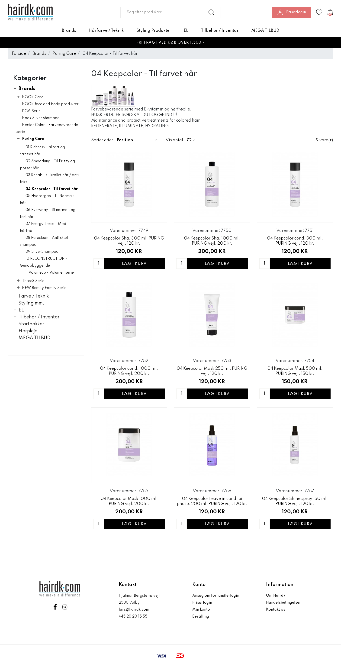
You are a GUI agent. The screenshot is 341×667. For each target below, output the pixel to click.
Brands (69, 31)
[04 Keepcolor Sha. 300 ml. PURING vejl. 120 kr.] (129, 185)
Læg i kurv (134, 264)
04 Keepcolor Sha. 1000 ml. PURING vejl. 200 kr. (212, 241)
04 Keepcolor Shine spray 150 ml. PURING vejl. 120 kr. (295, 501)
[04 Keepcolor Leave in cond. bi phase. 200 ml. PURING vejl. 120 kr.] (212, 445)
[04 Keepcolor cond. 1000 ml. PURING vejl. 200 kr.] (129, 315)
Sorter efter (102, 140)
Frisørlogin (202, 603)
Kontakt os (275, 610)
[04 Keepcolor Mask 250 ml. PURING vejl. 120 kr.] (212, 315)
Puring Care (64, 54)
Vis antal (174, 140)
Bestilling (200, 616)
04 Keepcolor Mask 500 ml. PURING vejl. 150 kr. (294, 371)
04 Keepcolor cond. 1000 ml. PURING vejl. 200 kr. (129, 371)
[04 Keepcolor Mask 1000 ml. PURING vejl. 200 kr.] (129, 445)
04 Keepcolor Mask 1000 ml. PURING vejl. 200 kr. (129, 501)
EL (186, 31)
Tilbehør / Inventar (220, 31)
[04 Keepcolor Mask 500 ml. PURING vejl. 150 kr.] (295, 315)
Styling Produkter (153, 31)
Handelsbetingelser (283, 603)
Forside (19, 54)
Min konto (201, 610)
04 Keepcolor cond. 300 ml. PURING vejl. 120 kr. (295, 241)
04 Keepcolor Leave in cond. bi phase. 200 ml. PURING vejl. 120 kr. (212, 501)
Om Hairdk (275, 596)
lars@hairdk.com (134, 610)
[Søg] (211, 12)
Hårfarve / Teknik (106, 31)
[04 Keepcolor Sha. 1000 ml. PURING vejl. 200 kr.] (212, 185)
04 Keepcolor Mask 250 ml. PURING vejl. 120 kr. (212, 371)
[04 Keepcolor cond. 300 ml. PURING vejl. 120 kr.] (295, 185)
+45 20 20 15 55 (133, 616)
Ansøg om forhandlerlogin (215, 596)
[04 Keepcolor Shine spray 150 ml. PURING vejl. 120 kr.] (295, 445)
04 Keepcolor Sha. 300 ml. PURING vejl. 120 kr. (129, 241)
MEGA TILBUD (265, 31)
